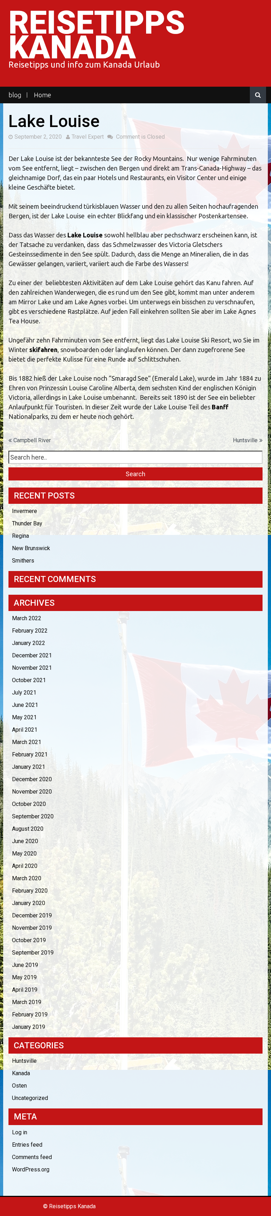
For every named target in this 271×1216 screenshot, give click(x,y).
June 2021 (25, 705)
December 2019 (32, 915)
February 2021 (30, 754)
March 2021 (26, 742)
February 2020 (30, 890)
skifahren (43, 349)
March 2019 (26, 1002)
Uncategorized (30, 1098)
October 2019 (29, 940)
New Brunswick (31, 548)
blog (15, 95)
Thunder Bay (27, 523)
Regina (20, 535)
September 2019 (33, 952)
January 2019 (28, 1027)
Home (42, 95)
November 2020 (32, 791)
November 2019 (32, 927)
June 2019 (25, 965)
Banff (220, 406)
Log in (19, 1132)
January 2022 (28, 643)
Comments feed (32, 1157)
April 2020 (24, 866)
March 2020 (26, 878)
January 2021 (28, 766)
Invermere (24, 511)
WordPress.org (30, 1169)
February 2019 (30, 1014)
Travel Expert (88, 136)
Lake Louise (85, 234)
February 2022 (30, 630)
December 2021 (32, 655)
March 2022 (26, 618)
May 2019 (24, 977)
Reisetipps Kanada (96, 35)
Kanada (21, 1073)
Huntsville (245, 440)
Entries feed (27, 1144)
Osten (19, 1085)
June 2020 (25, 841)
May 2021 (24, 717)
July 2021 (24, 692)
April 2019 (24, 989)
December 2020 (32, 779)
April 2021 (24, 729)
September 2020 (33, 816)
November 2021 (32, 667)
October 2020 (29, 804)
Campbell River (32, 440)
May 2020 (24, 853)
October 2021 (29, 680)
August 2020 (27, 828)
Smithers (23, 560)
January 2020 (28, 903)
